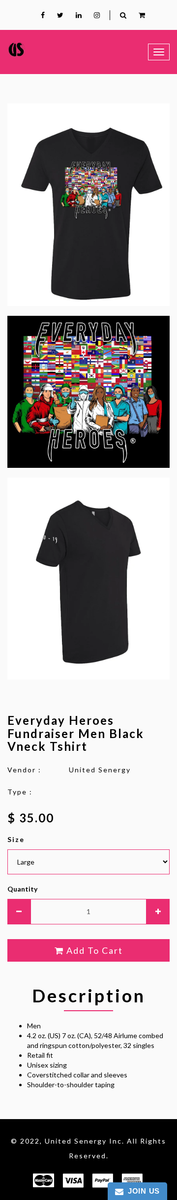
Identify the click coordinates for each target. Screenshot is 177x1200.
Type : (19, 792)
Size (16, 839)
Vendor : (24, 770)
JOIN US (141, 1191)
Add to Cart (93, 950)
